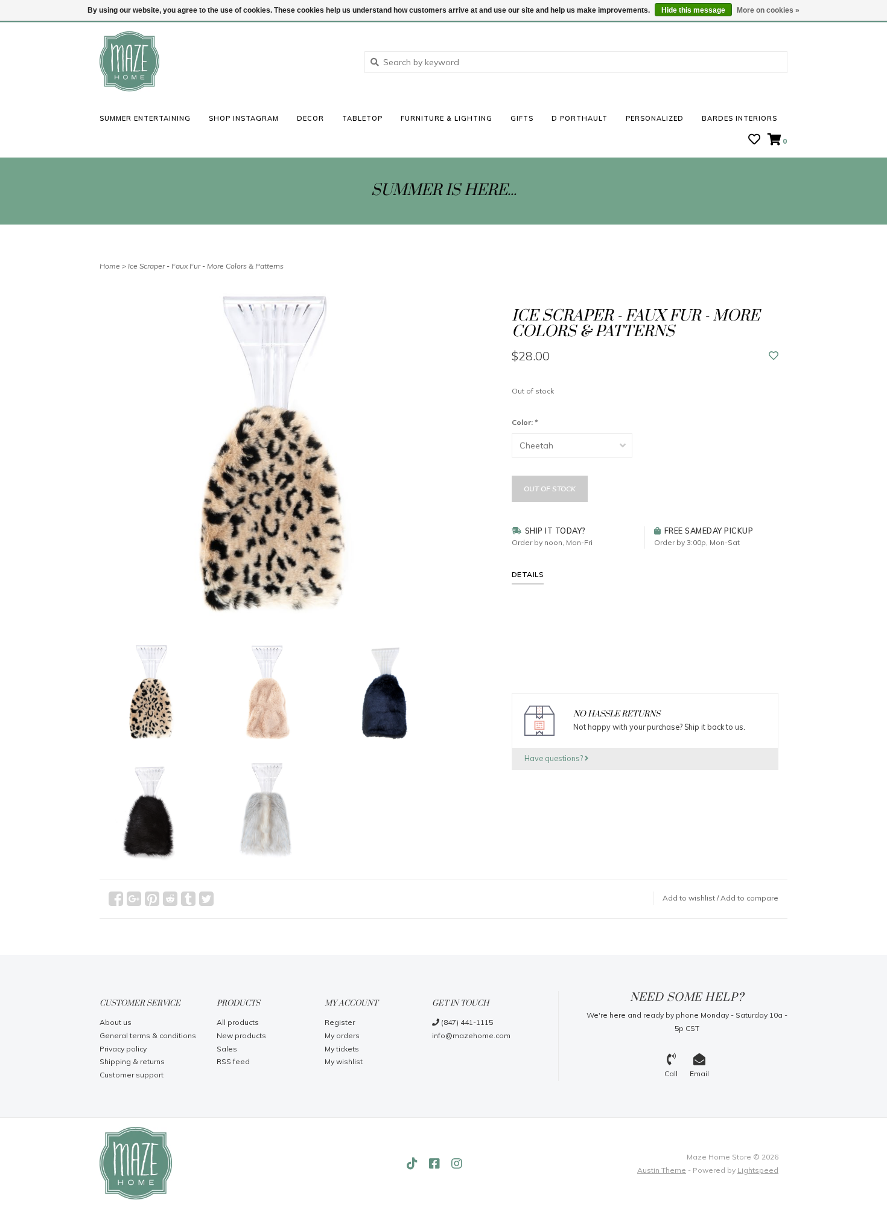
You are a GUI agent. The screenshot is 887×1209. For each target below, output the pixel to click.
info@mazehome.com (471, 1035)
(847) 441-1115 (466, 1022)
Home (110, 265)
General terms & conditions (148, 1035)
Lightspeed (757, 1170)
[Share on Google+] (134, 899)
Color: (525, 422)
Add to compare (749, 897)
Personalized (655, 118)
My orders (342, 1035)
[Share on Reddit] (170, 899)
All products (238, 1022)
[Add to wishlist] (773, 356)
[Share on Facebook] (116, 899)
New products (241, 1035)
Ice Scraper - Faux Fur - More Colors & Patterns (206, 265)
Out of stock (550, 488)
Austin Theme (661, 1170)
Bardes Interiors (739, 118)
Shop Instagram (244, 118)
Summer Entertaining (145, 118)
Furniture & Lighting (446, 118)
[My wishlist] (754, 140)
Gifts (521, 118)
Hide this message (693, 10)
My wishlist (344, 1061)
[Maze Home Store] (223, 61)
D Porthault (580, 118)
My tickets (342, 1048)
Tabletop (362, 118)
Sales (227, 1048)
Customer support (132, 1074)
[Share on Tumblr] (188, 899)
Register (340, 1022)
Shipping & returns (132, 1061)
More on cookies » (768, 10)
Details (528, 574)
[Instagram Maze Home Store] (457, 1164)
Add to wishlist (689, 897)
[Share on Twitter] (206, 899)
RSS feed (233, 1061)
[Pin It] (152, 899)
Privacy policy (123, 1048)
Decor (310, 118)
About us (116, 1022)
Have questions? (554, 758)
